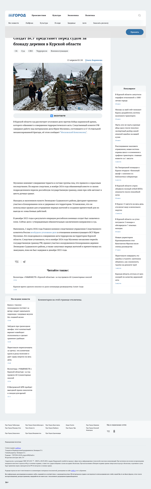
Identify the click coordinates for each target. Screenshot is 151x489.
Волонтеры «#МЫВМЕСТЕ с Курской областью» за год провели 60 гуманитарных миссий (52, 278)
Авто (84, 23)
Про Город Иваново (92, 425)
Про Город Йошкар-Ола (13, 428)
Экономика (73, 15)
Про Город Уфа (71, 428)
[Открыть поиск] (139, 15)
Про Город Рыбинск (52, 428)
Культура (56, 15)
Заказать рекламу (101, 23)
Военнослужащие (59, 51)
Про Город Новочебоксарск (34, 425)
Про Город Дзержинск (12, 433)
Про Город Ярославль (53, 425)
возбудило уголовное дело (44, 232)
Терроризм (41, 51)
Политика (90, 15)
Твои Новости (30, 428)
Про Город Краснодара (53, 433)
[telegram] (25, 261)
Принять (135, 32)
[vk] (17, 261)
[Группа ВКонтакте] (57, 115)
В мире (58, 23)
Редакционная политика (13, 442)
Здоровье (72, 23)
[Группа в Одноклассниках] (114, 431)
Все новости (13, 23)
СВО (30, 51)
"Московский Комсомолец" (73, 132)
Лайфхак (29, 23)
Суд (23, 51)
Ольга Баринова (93, 60)
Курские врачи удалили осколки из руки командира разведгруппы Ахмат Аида (48, 287)
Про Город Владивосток (33, 433)
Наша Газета (70, 425)
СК (16, 51)
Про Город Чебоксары (12, 425)
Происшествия (39, 15)
